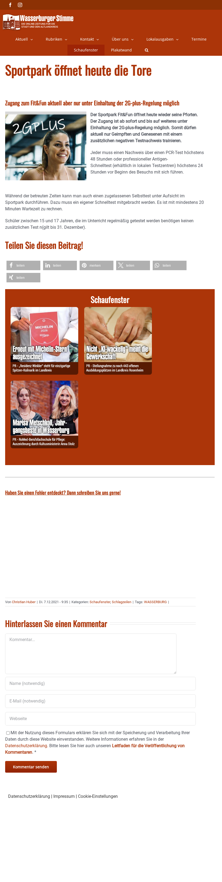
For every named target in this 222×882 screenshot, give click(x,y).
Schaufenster (100, 602)
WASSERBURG (155, 602)
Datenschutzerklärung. (26, 745)
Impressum (64, 796)
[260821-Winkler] (44, 310)
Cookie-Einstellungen (98, 796)
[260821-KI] (118, 310)
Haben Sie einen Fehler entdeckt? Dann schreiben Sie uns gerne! (63, 492)
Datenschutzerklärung (29, 796)
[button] (146, 50)
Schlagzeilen (121, 602)
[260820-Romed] (44, 383)
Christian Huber (23, 602)
